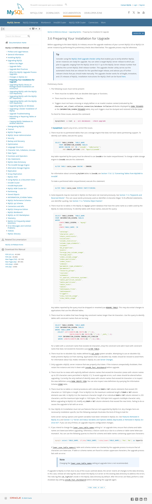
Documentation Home (17, 42)
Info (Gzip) (9, 264)
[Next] (39, 28)
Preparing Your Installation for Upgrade (22, 81)
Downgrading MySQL (16, 126)
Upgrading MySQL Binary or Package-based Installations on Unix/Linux (22, 87)
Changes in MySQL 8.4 (18, 77)
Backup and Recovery (16, 141)
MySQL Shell (13, 177)
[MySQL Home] (15, 9)
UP (98, 487)
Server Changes (106, 360)
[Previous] (30, 28)
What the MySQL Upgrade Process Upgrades (23, 73)
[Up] (36, 28)
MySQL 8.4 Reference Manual (57, 32)
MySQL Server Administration (19, 135)
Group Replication (15, 174)
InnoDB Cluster (14, 183)
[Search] (28, 36)
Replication (12, 171)
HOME (95, 487)
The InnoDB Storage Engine (18, 165)
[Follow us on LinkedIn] (138, 13)
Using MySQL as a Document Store (21, 180)
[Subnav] (6, 54)
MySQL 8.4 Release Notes (14, 245)
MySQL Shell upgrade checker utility (86, 59)
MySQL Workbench (15, 212)
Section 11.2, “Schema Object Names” (87, 201)
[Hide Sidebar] (3, 28)
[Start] (33, 28)
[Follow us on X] (133, 13)
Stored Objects (13, 194)
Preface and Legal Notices (18, 52)
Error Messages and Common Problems (19, 227)
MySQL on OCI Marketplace (18, 215)
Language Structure (15, 147)
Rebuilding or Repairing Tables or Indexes (23, 117)
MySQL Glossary (14, 234)
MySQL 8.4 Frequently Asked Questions (19, 222)
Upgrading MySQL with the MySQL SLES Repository (23, 102)
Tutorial (11, 129)
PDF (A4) (8, 257)
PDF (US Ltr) (9, 254)
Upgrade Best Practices (19, 69)
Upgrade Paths (15, 66)
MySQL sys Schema (15, 203)
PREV (90, 487)
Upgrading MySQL (15, 60)
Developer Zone (93, 12)
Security (11, 138)
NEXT (102, 487)
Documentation (72, 12)
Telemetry (12, 218)
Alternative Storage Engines (19, 168)
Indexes (11, 231)
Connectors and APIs (16, 206)
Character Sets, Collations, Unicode (21, 150)
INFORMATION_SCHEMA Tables (20, 197)
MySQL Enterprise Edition (18, 209)
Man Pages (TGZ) (11, 259)
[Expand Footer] (5, 498)
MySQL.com (36, 12)
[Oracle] (15, 498)
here (124, 76)
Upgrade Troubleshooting (20, 114)
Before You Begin (16, 63)
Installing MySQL (14, 57)
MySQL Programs (14, 132)
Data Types (12, 153)
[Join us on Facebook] (128, 13)
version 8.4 (137, 33)
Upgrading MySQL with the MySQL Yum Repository (23, 92)
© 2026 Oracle (27, 498)
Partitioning (12, 191)
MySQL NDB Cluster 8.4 (17, 188)
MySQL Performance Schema (19, 200)
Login (135, 5)
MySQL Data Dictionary (17, 162)
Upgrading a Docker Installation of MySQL (23, 110)
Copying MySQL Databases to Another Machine (21, 122)
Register (142, 5)
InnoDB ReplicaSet (15, 186)
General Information (16, 54)
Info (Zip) (8, 267)
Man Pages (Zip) (11, 262)
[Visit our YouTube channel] (142, 13)
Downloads (52, 12)
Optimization (13, 144)
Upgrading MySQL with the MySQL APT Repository (23, 97)
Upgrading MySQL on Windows (22, 106)
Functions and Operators (18, 156)
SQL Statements (14, 159)
